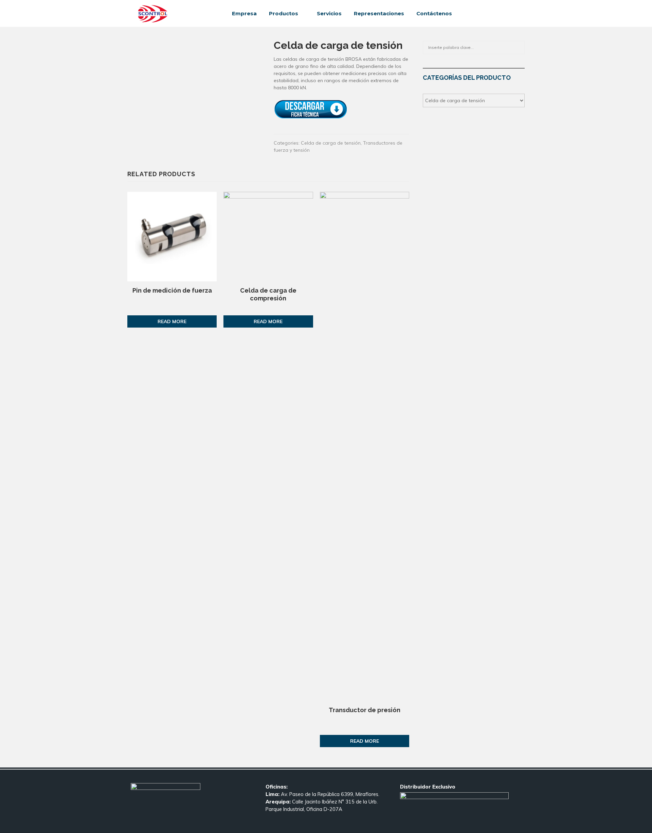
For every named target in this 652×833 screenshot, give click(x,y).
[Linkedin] (502, 13)
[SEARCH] (518, 47)
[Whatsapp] (517, 13)
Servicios (329, 13)
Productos (283, 13)
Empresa (244, 13)
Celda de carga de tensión (331, 143)
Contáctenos (434, 13)
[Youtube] (510, 13)
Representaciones (379, 13)
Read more (172, 321)
